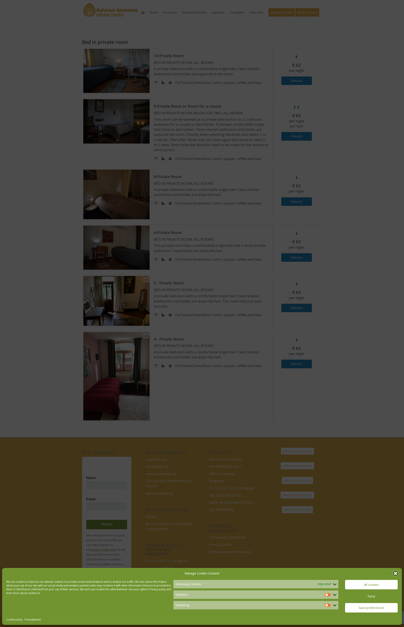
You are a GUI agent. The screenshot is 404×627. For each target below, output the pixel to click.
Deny (371, 596)
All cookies (371, 584)
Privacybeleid (33, 619)
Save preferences (371, 608)
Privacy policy (158, 589)
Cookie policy (14, 619)
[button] (395, 573)
